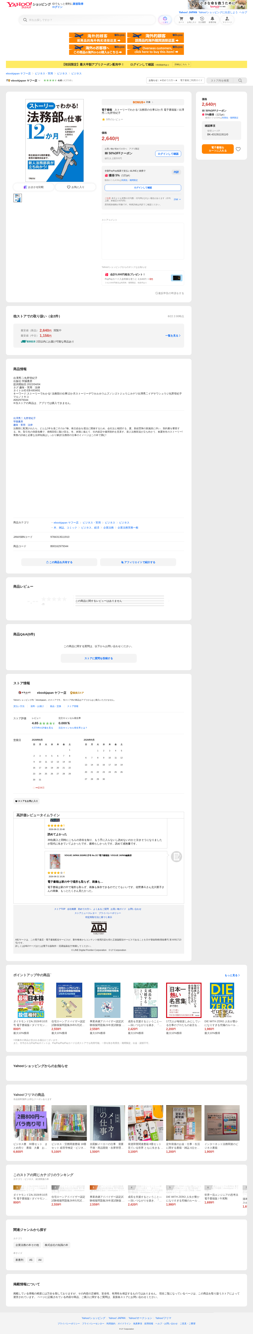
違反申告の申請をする (171, 293)
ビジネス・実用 (44, 73)
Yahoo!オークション (140, 1318)
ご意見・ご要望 (187, 1323)
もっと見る (231, 975)
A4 (39, 1259)
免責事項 (137, 1323)
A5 (30, 1259)
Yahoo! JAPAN (188, 12)
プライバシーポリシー (69, 1323)
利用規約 (110, 1323)
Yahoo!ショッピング (93, 1318)
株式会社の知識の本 (56, 1244)
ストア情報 (72, 706)
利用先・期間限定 (129, 180)
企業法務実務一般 (128, 527)
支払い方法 (18, 706)
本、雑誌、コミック (65, 527)
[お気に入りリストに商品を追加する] (238, 149)
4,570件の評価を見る (42, 727)
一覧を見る (171, 335)
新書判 (19, 1259)
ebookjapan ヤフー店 (18, 73)
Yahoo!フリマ (163, 1318)
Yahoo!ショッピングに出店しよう (218, 12)
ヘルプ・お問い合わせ (166, 1323)
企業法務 (108, 527)
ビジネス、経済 (90, 527)
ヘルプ (243, 12)
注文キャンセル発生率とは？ (73, 727)
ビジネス (62, 73)
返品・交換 (55, 706)
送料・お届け (37, 706)
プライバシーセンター (93, 1323)
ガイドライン (124, 1323)
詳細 (176, 199)
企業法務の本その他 (27, 1244)
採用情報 (148, 1323)
